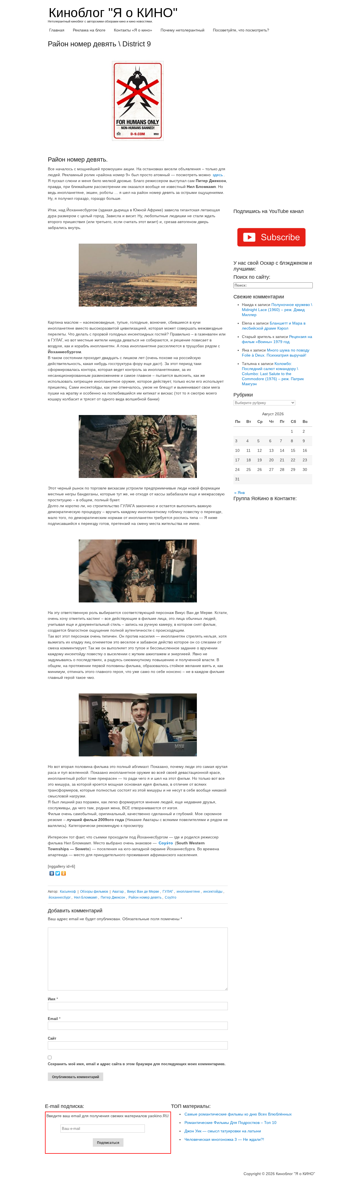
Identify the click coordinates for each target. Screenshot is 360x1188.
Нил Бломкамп (85, 897)
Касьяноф (68, 892)
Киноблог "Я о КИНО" (113, 12)
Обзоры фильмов (94, 892)
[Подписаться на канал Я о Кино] (272, 238)
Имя (53, 999)
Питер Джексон (113, 897)
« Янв (239, 492)
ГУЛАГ (168, 892)
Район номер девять (145, 897)
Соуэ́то (170, 897)
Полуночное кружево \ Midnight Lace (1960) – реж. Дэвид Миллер (277, 309)
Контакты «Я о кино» (133, 30)
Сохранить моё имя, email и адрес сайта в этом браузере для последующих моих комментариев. (137, 1064)
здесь (218, 175)
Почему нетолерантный (182, 30)
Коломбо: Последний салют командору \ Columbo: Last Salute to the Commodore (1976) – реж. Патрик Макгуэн (273, 373)
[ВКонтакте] (52, 873)
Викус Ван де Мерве (143, 892)
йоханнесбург (60, 897)
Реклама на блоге (89, 30)
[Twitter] (58, 873)
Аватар (118, 892)
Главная (56, 30)
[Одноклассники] (64, 873)
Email (54, 1019)
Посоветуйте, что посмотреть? (241, 30)
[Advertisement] (272, 124)
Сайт (52, 1038)
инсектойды (212, 892)
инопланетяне (188, 892)
